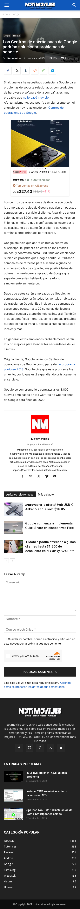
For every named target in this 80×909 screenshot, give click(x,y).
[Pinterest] (32, 476)
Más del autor (46, 494)
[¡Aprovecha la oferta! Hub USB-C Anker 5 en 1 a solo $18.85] (13, 509)
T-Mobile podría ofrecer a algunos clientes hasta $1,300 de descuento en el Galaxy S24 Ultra (50, 546)
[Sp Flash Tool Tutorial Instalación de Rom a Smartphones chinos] (13, 814)
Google (15, 14)
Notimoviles (14, 57)
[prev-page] (6, 560)
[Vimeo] (48, 476)
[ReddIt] (34, 71)
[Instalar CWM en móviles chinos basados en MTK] (13, 795)
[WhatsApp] (43, 71)
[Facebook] (8, 71)
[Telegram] (52, 71)
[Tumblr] (26, 71)
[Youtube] (56, 476)
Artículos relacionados (19, 494)
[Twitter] (17, 71)
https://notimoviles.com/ (40, 444)
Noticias (16, 35)
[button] (74, 5)
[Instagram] (29, 748)
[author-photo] (40, 433)
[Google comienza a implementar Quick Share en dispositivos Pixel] (13, 528)
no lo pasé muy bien (36, 97)
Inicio (5, 14)
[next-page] (12, 560)
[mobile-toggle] (6, 5)
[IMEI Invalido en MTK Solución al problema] (13, 776)
